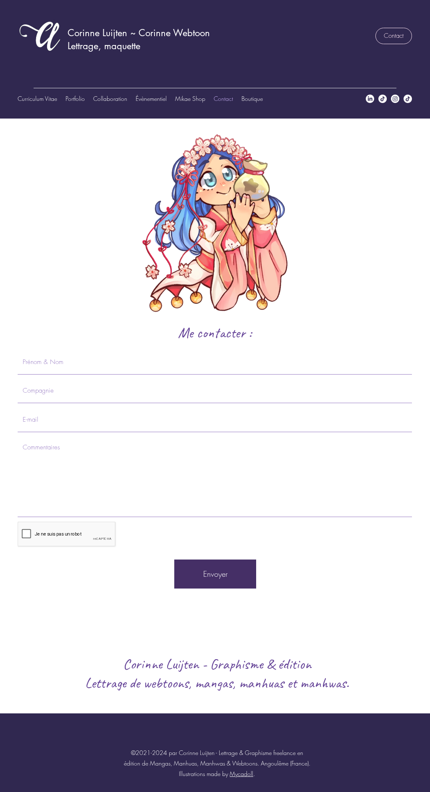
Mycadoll (241, 774)
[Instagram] (395, 99)
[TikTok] (382, 99)
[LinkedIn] (370, 99)
